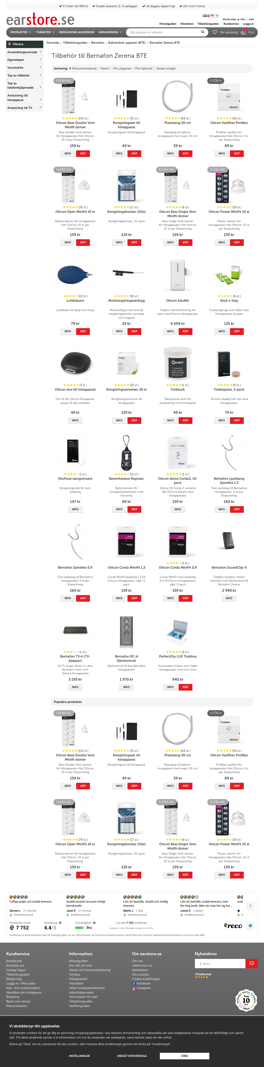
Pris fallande (143, 68)
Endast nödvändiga (132, 1056)
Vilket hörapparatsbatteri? (87, 988)
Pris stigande (122, 68)
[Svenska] (204, 15)
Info (68, 153)
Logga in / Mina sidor (21, 983)
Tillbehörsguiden (18, 974)
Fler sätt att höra (80, 965)
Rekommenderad (84, 68)
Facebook (144, 983)
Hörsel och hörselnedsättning (90, 970)
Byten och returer (18, 1001)
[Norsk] (207, 15)
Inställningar (79, 1056)
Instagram (144, 988)
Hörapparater (78, 979)
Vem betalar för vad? (83, 997)
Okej (184, 1056)
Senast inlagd (166, 68)
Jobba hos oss (142, 965)
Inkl (242, 19)
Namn (105, 68)
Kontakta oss (15, 965)
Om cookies (140, 974)
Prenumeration (16, 1006)
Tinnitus (74, 974)
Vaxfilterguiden (79, 1006)
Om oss (137, 961)
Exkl (251, 19)
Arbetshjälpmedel (81, 992)
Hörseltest (76, 983)
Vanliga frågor (16, 970)
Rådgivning (14, 979)
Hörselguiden (78, 961)
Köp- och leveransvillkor (23, 988)
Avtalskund (14, 961)
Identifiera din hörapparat (23, 992)
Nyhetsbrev (140, 970)
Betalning (12, 997)
